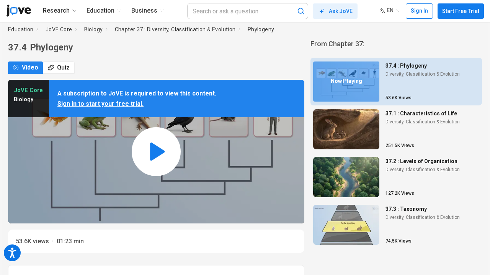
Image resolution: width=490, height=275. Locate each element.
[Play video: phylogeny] (156, 152)
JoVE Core (59, 29)
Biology (93, 29)
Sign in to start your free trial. (100, 103)
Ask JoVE (341, 11)
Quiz (63, 67)
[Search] (301, 11)
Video (30, 67)
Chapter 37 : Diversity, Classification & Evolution (175, 29)
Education (21, 29)
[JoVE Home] (18, 11)
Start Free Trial (460, 11)
